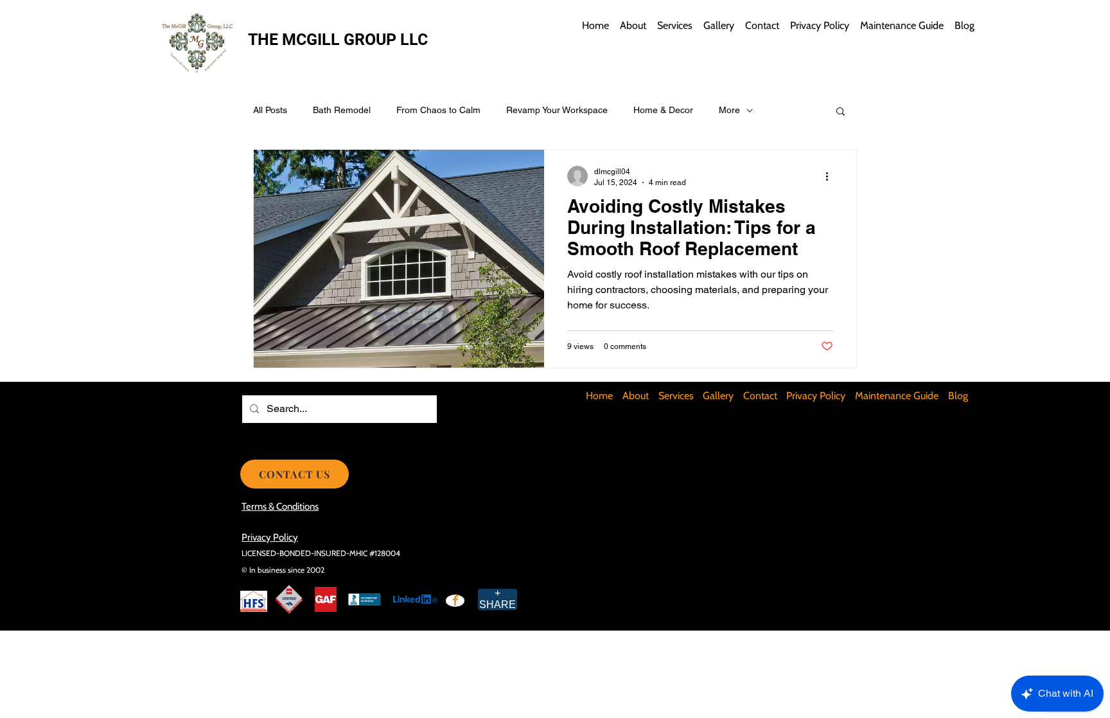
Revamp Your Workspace (557, 110)
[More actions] (831, 176)
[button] (840, 112)
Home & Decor (663, 110)
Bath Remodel (342, 110)
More (729, 110)
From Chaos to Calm (438, 110)
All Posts (270, 110)
